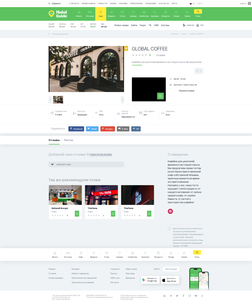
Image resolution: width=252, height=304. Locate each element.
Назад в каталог (60, 34)
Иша (104, 25)
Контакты (164, 3)
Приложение (136, 3)
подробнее (137, 65)
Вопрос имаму (122, 25)
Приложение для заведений (84, 278)
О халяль (52, 273)
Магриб (93, 25)
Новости (102, 3)
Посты (68, 140)
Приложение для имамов (83, 282)
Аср (82, 25)
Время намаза (89, 3)
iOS (201, 25)
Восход (62, 25)
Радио (143, 25)
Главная (174, 34)
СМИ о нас (115, 278)
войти (243, 3)
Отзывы (54, 140)
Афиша (113, 3)
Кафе (183, 34)
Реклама (123, 3)
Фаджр (52, 25)
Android (190, 25)
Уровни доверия (56, 278)
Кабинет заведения (80, 273)
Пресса (113, 273)
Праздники (150, 3)
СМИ (156, 25)
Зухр (73, 25)
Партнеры (130, 273)
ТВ (150, 25)
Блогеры (165, 25)
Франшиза (130, 278)
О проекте (74, 3)
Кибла (134, 25)
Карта (174, 3)
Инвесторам (131, 269)
